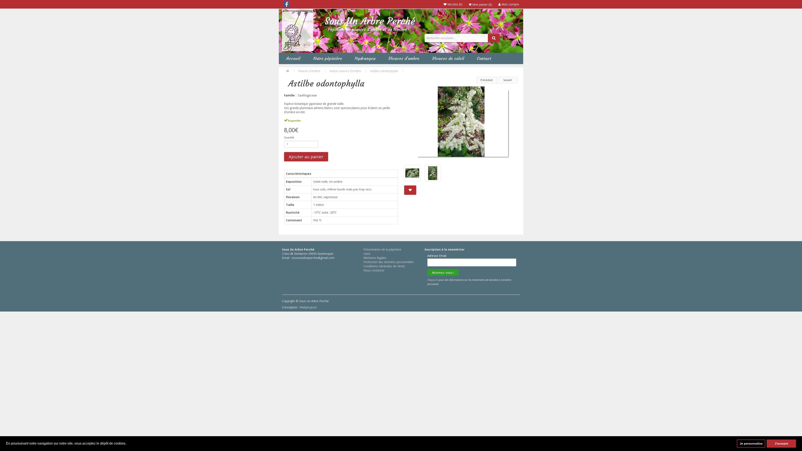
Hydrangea (365, 58)
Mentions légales (374, 258)
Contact (484, 58)
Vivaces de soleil (448, 58)
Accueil (293, 58)
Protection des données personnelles (388, 262)
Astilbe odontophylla (384, 71)
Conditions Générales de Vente (384, 266)
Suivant (507, 80)
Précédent (487, 80)
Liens (367, 254)
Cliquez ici (432, 280)
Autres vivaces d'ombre (345, 71)
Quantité (289, 137)
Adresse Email (436, 256)
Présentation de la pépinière (382, 249)
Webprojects (308, 307)
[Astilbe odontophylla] (461, 123)
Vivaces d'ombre (403, 58)
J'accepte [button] (781, 443)
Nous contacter (374, 270)
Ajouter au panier (306, 157)
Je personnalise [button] (751, 443)
